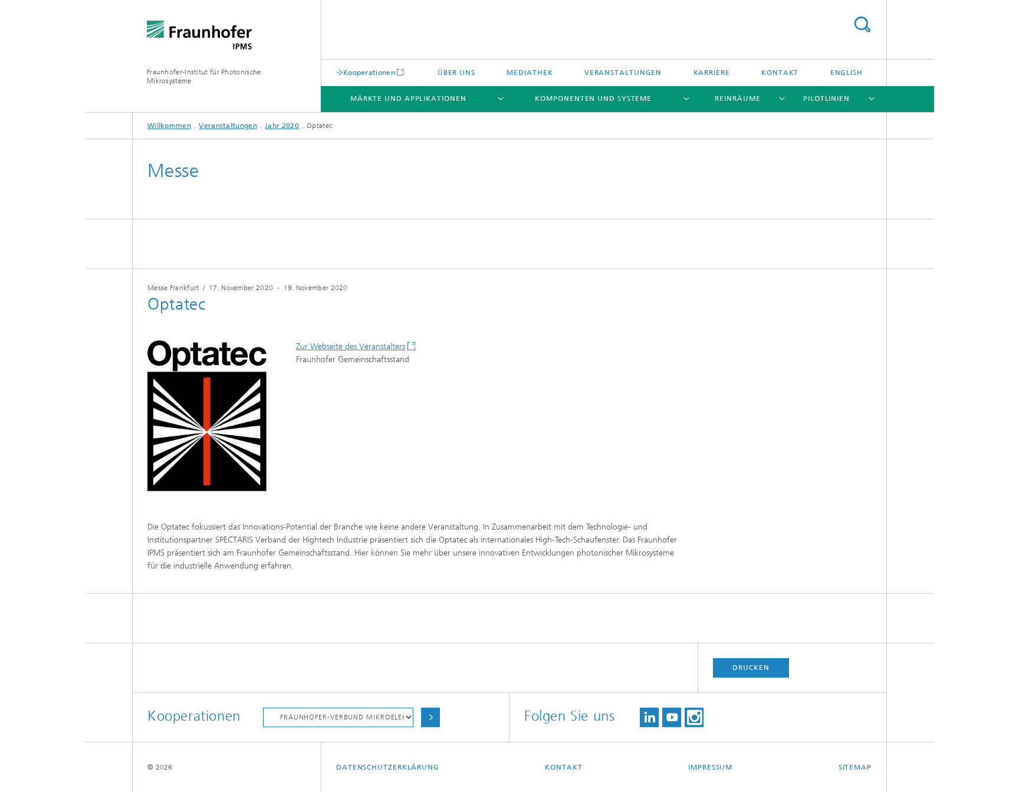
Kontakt (779, 72)
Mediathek (530, 72)
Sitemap (855, 767)
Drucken (750, 667)
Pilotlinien (826, 98)
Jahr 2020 (282, 125)
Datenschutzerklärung (387, 767)
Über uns (456, 72)
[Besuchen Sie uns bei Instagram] (694, 717)
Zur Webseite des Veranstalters (350, 346)
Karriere (711, 72)
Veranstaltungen (623, 72)
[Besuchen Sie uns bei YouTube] (671, 717)
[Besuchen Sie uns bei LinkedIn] (649, 717)
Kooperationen (369, 72)
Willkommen (169, 125)
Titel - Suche (862, 24)
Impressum (710, 767)
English (846, 72)
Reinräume (737, 98)
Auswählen (430, 717)
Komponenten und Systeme (593, 98)
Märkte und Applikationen (408, 98)
